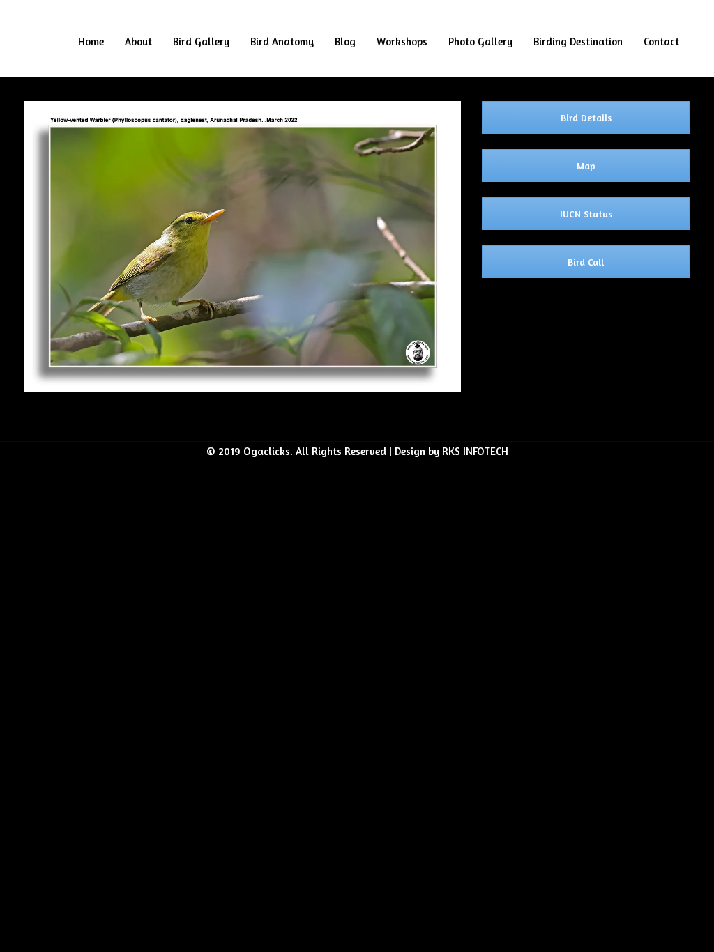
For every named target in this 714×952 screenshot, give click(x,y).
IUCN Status (586, 214)
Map (586, 165)
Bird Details (586, 117)
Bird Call (586, 262)
